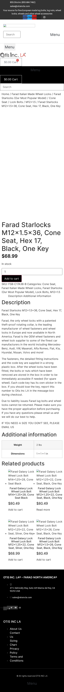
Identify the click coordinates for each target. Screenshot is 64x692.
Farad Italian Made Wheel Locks (31, 94)
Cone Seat (48, 284)
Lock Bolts (16, 102)
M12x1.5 (31, 102)
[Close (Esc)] (53, 3)
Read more (43, 509)
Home (5, 94)
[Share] (46, 3)
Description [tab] (15, 296)
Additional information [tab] (37, 296)
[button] (55, 34)
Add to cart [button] (15, 509)
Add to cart (11, 278)
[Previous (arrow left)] (5, 346)
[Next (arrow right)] (58, 346)
